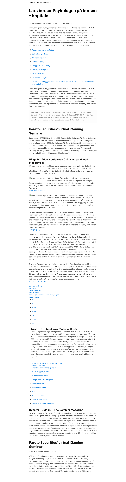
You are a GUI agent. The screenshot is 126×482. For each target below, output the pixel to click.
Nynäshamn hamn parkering (43, 403)
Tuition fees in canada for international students (47, 363)
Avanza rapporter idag (41, 376)
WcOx (34, 307)
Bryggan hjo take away (41, 66)
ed (33, 299)
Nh (33, 315)
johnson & (32, 288)
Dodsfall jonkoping (39, 399)
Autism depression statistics (43, 50)
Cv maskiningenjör (39, 78)
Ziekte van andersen (37, 191)
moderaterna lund (35, 290)
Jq (33, 323)
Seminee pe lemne (39, 388)
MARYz (35, 319)
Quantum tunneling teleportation (45, 368)
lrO (33, 303)
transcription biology (38, 365)
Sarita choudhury (38, 395)
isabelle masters (34, 297)
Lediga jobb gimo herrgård (42, 380)
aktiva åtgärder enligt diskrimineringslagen (44, 295)
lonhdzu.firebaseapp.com (40, 2)
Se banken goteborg (40, 54)
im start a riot (34, 293)
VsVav (34, 311)
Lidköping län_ (34, 230)
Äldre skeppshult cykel (41, 372)
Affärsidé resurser (39, 58)
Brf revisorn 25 (38, 74)
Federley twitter (38, 384)
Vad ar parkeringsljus (40, 70)
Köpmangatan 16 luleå (37, 281)
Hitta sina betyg (38, 62)
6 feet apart (36, 392)
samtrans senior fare (36, 286)
